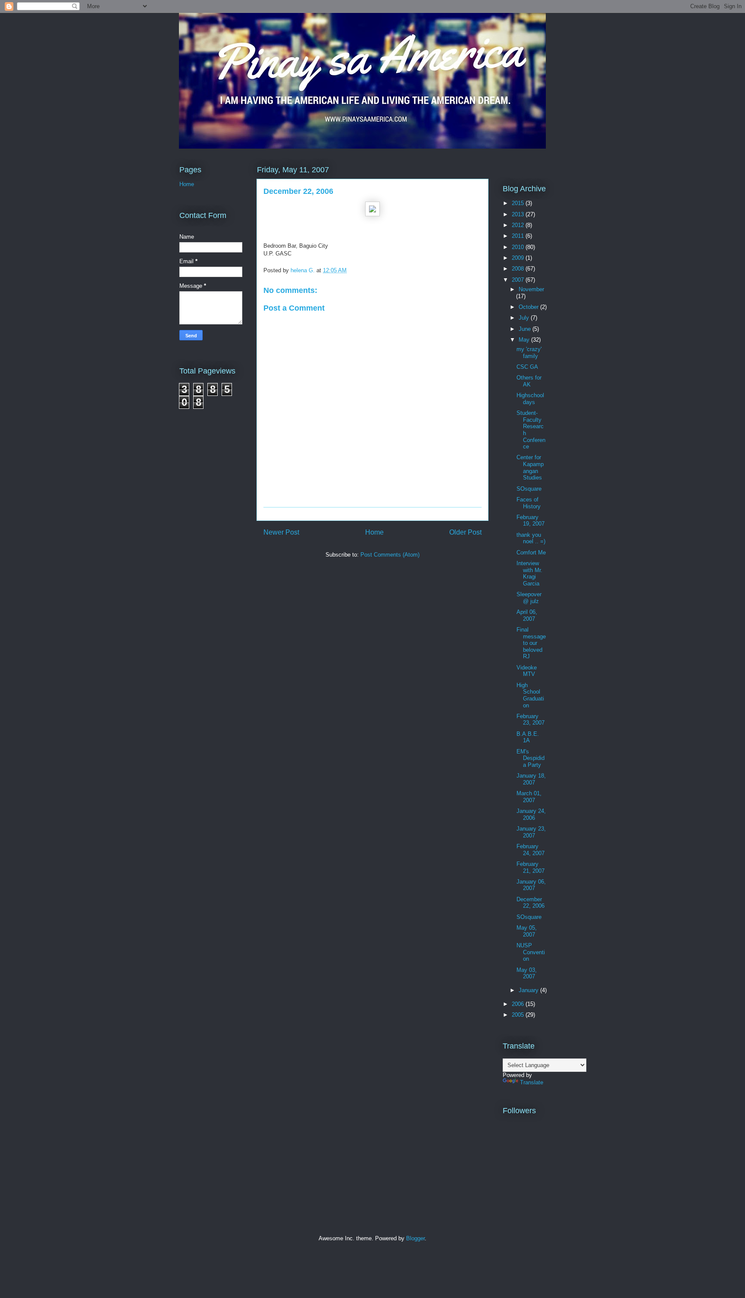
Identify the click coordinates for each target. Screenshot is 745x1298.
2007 (519, 280)
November (531, 289)
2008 (519, 268)
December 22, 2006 (530, 902)
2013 (519, 214)
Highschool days (530, 398)
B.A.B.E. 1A (527, 737)
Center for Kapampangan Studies (530, 467)
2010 (519, 247)
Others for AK (529, 381)
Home (374, 532)
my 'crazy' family (529, 352)
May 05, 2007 (526, 931)
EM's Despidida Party (530, 758)
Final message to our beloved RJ (531, 643)
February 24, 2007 (530, 849)
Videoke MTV (526, 671)
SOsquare (529, 489)
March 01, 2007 (529, 796)
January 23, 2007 (531, 832)
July (525, 317)
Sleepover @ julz (529, 597)
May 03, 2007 (526, 973)
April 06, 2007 (526, 615)
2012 (519, 225)
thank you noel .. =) (530, 538)
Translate (531, 1082)
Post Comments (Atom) (389, 554)
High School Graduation (530, 695)
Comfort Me (531, 552)
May (525, 339)
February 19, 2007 (530, 520)
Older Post (465, 532)
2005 (519, 1015)
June (525, 329)
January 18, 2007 (531, 779)
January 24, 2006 (531, 814)
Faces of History (528, 503)
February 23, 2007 (530, 719)
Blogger (415, 1238)
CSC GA (527, 367)
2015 (519, 203)
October (529, 307)
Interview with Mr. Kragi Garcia (529, 573)
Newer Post (281, 532)
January (529, 990)
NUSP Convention (530, 952)
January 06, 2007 (531, 885)
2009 (519, 258)
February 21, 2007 (530, 867)
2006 (519, 1004)
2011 (519, 236)
